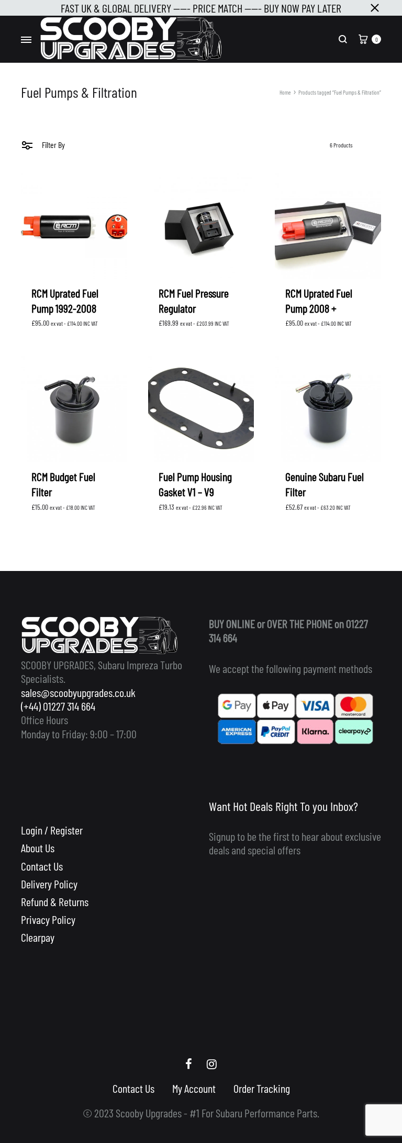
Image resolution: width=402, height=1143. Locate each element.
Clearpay (37, 937)
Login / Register (52, 830)
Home (285, 92)
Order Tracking (261, 1088)
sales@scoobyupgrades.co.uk (78, 692)
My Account (194, 1088)
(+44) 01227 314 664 (58, 706)
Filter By (52, 145)
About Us (37, 847)
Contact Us (42, 866)
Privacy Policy (48, 919)
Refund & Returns (54, 901)
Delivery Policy (49, 883)
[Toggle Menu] (26, 40)
